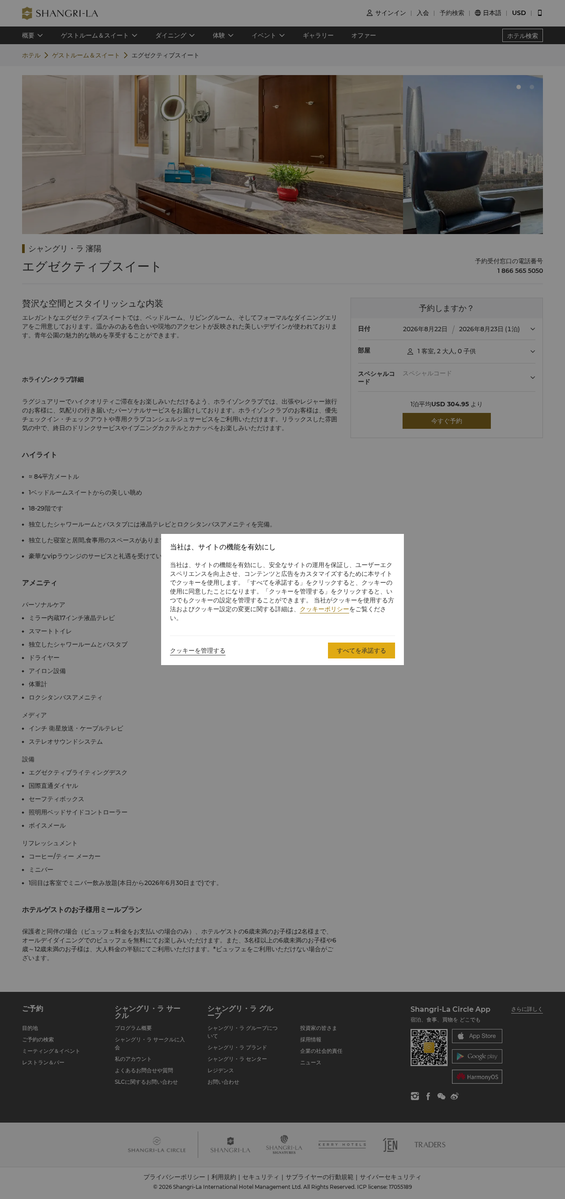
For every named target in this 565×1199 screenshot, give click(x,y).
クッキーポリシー (324, 609)
